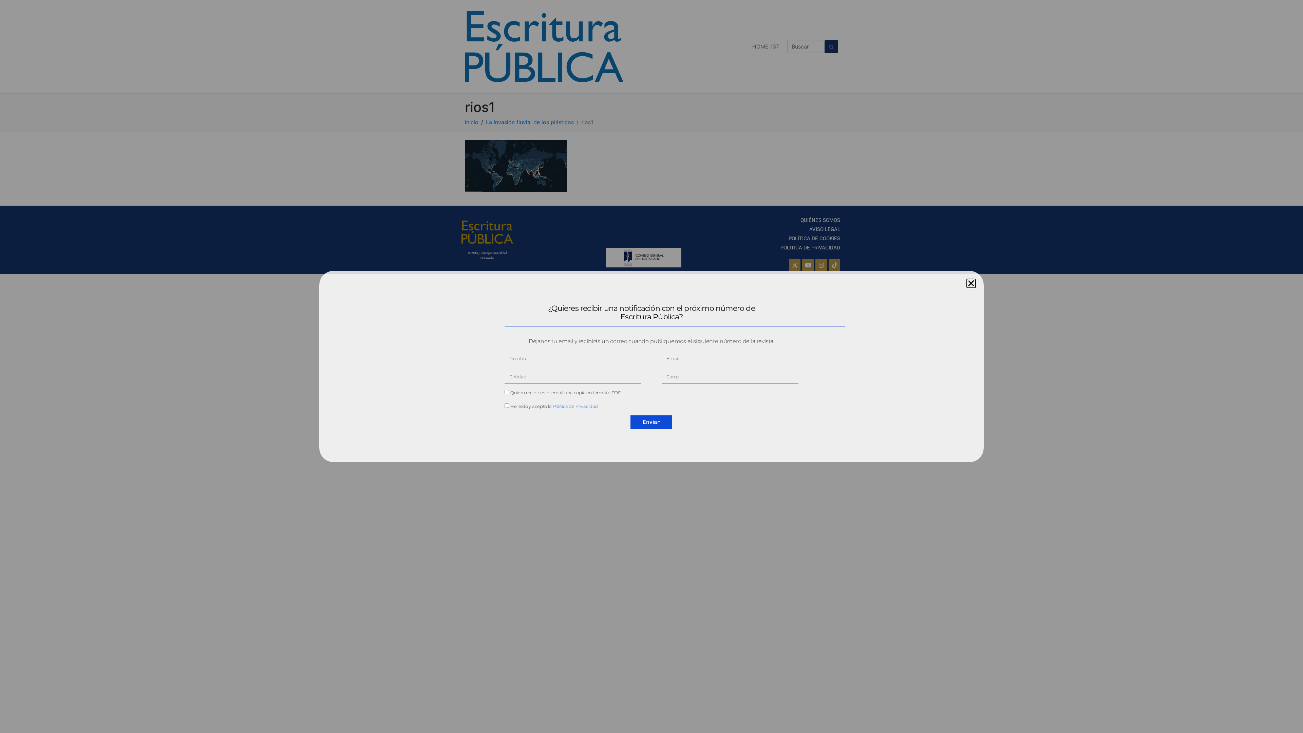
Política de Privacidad (575, 406)
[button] (971, 283)
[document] (651, 366)
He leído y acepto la (554, 406)
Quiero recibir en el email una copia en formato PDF (565, 392)
